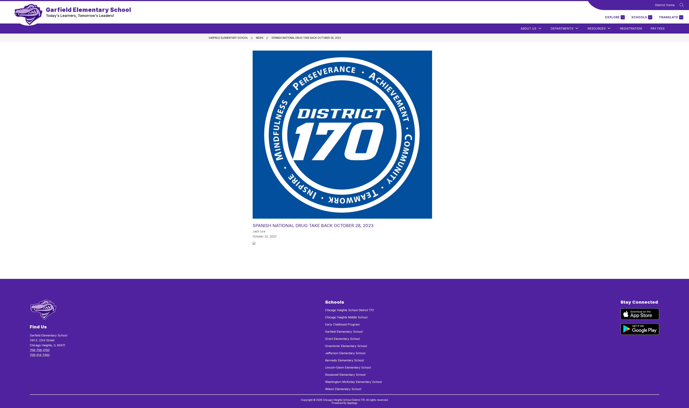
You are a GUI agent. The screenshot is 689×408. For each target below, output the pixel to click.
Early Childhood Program (342, 324)
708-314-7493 (40, 355)
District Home (665, 5)
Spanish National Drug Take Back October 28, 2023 (306, 37)
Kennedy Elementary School (344, 360)
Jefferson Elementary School (345, 353)
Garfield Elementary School (228, 37)
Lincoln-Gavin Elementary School (348, 367)
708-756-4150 (40, 350)
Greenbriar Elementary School (346, 346)
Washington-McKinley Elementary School (353, 382)
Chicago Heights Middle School (346, 317)
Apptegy (352, 402)
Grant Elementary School (342, 339)
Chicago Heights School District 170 (349, 310)
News (259, 37)
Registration (631, 28)
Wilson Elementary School (343, 389)
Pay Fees (658, 28)
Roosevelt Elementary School (345, 374)
